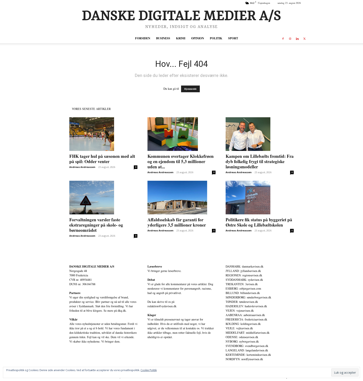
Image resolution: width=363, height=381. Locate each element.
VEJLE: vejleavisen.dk (239, 328)
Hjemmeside (190, 89)
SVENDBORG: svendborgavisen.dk (247, 346)
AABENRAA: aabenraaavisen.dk (245, 315)
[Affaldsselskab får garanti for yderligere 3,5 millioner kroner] (181, 197)
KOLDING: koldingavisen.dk (243, 324)
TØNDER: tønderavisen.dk (242, 302)
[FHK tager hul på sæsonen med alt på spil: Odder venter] (103, 134)
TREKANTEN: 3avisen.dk (242, 284)
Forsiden (142, 38)
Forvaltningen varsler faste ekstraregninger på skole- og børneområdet (96, 224)
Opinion (197, 38)
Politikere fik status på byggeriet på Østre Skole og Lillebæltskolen (259, 222)
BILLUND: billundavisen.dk (243, 293)
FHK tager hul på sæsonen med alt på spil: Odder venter (102, 159)
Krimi (180, 38)
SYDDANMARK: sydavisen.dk (244, 280)
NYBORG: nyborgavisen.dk (242, 341)
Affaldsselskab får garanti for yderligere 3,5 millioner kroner (176, 222)
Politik (216, 38)
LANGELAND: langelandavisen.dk (247, 350)
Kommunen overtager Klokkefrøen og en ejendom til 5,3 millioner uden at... (180, 161)
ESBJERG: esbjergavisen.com (243, 288)
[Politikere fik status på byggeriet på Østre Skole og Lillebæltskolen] (260, 197)
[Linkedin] (297, 38)
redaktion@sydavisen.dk (161, 306)
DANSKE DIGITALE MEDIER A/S (91, 266)
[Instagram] (290, 38)
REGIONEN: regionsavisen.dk (244, 275)
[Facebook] (283, 38)
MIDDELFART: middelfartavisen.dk (248, 333)
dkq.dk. (122, 310)
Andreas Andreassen (82, 167)
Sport (233, 38)
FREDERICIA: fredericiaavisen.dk (246, 319)
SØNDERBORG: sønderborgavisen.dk (248, 297)
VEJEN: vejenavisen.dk (240, 310)
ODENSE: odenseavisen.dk (242, 337)
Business (163, 38)
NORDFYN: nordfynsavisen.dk (244, 359)
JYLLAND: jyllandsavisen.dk (243, 271)
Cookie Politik (149, 370)
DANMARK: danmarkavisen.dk (244, 266)
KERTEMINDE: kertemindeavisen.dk (248, 355)
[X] (304, 38)
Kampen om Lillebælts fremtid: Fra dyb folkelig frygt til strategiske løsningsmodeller (260, 161)
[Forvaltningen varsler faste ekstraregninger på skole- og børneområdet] (103, 197)
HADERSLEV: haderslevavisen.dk (246, 306)
